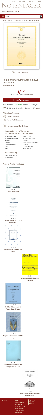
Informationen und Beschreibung (17, 126)
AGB (16, 400)
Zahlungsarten (19, 411)
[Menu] (3, 16)
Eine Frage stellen (13, 116)
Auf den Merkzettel (13, 113)
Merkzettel (22, 1)
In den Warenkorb (21, 100)
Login (39, 1)
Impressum (18, 413)
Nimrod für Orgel (13, 191)
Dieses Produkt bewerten (15, 120)
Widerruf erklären (31, 402)
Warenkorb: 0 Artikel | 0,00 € (10, 11)
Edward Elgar (9, 86)
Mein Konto (32, 1)
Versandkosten (28, 95)
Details (37, 108)
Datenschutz (19, 404)
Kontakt (14, 1)
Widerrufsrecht (19, 402)
